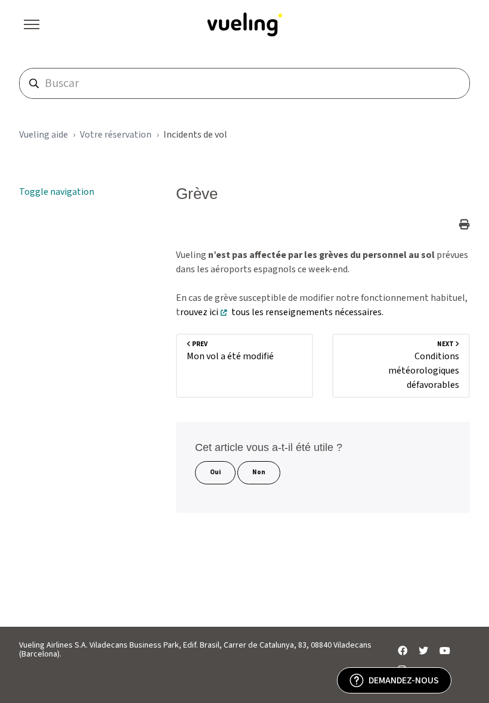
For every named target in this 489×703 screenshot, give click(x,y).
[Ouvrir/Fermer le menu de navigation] (31, 24)
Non (258, 472)
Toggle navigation (56, 191)
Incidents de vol (195, 134)
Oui (215, 472)
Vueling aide (43, 134)
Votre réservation (115, 134)
